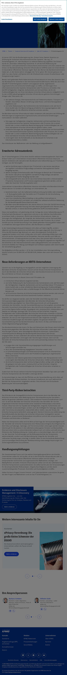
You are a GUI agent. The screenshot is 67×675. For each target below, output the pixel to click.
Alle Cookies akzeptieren (40, 19)
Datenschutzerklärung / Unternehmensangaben (41, 15)
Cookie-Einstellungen (6, 19)
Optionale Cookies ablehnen (56, 19)
